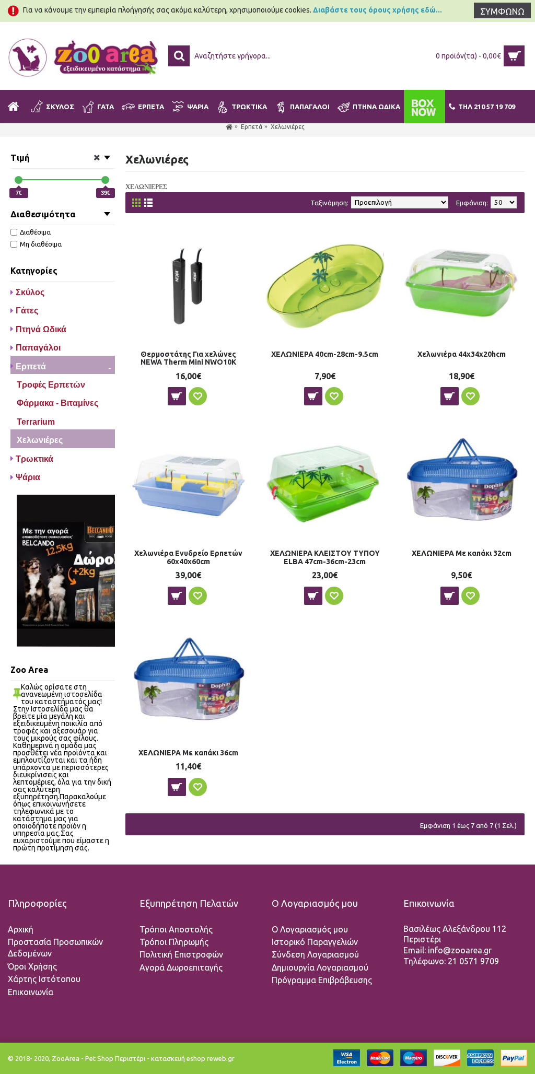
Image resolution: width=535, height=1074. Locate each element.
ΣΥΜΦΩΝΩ (502, 11)
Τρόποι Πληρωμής (173, 942)
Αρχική (20, 929)
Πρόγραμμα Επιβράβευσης (322, 980)
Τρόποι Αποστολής (176, 929)
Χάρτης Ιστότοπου (44, 979)
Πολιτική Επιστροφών (181, 954)
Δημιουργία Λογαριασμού (320, 967)
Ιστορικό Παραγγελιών (315, 942)
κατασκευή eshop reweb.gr (193, 1058)
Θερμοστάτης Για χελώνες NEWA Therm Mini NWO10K (188, 358)
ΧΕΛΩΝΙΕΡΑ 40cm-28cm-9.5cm (324, 354)
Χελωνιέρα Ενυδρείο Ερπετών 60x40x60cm (188, 557)
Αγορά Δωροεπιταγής (181, 967)
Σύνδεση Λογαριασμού (315, 954)
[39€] (105, 180)
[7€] (18, 180)
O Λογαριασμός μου (310, 929)
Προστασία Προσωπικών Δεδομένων (55, 947)
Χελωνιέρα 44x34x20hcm (461, 354)
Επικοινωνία (30, 992)
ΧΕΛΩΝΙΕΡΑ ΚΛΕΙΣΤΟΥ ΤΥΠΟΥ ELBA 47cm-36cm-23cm (325, 557)
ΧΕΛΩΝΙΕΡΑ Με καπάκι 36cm (188, 753)
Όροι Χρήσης (32, 966)
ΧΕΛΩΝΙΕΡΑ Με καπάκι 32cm (461, 553)
